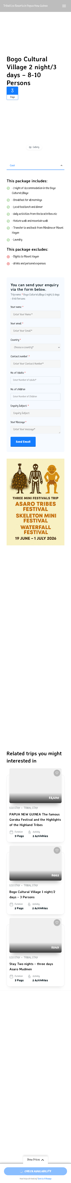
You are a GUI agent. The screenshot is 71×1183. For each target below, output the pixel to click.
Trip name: (17, 295)
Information (10, 1111)
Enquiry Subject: (20, 406)
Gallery (36, 147)
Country (16, 340)
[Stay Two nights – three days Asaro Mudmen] (35, 935)
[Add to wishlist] (57, 773)
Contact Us (10, 1123)
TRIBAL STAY (31, 808)
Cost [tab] (12, 165)
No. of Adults (18, 373)
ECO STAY (14, 808)
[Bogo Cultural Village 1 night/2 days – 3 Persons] (35, 863)
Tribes (7, 1103)
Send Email (23, 442)
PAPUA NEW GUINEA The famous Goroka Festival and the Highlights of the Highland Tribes (35, 819)
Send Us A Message (45, 1178)
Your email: (17, 324)
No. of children (18, 389)
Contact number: (20, 357)
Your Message (18, 422)
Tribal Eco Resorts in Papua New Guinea (25, 5)
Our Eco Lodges (10, 1094)
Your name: (17, 307)
